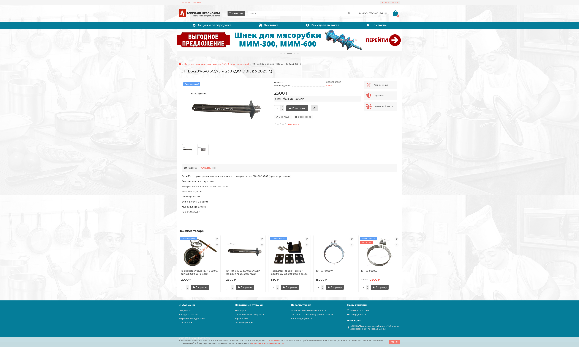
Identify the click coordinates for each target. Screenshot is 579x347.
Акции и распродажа (214, 25)
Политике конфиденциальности (267, 343)
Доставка (197, 2)
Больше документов (302, 318)
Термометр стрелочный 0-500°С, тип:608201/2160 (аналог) (199, 272)
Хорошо (395, 342)
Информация (187, 305)
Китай (329, 85)
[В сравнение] (217, 245)
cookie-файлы (273, 340)
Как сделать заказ (325, 25)
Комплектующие (244, 322)
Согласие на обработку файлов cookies (312, 314)
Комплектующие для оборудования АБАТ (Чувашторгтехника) (216, 64)
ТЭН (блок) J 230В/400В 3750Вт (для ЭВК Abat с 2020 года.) (243, 272)
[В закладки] (217, 239)
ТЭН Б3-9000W (369, 271)
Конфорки (240, 310)
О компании (184, 2)
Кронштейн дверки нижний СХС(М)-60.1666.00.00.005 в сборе (289, 272)
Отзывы (208, 167)
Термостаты (241, 318)
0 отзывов (293, 124)
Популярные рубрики (249, 305)
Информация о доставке (192, 318)
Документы (185, 310)
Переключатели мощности (249, 314)
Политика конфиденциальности (308, 310)
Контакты (379, 25)
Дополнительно (301, 305)
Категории (238, 13)
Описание (190, 167)
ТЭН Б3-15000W (324, 271)
